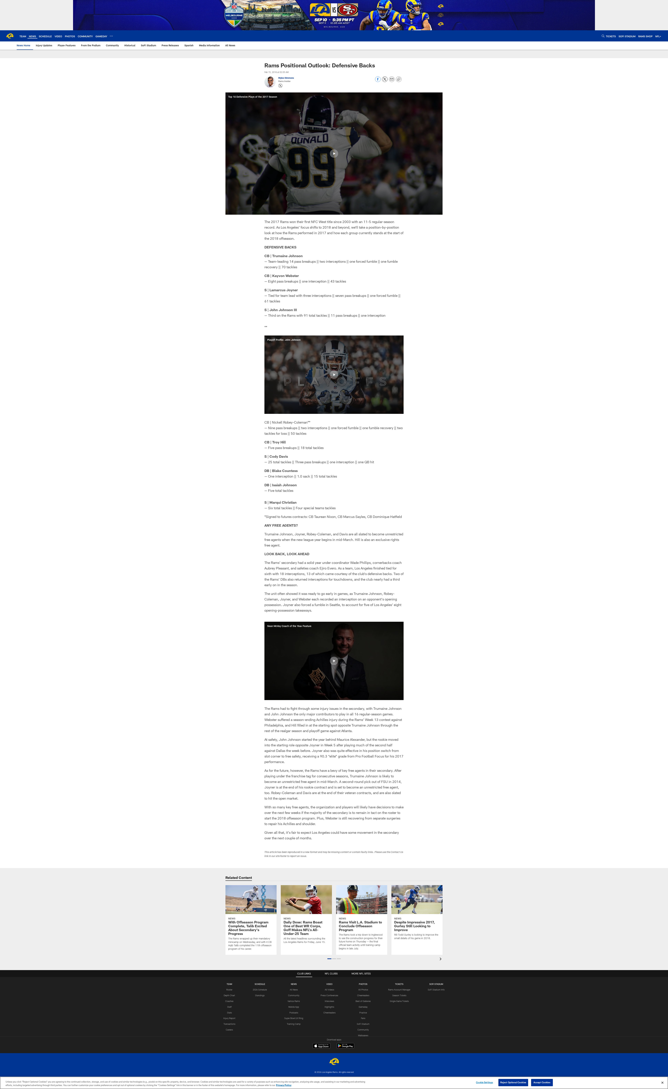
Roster (229, 989)
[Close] (662, 1082)
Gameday (363, 1007)
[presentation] (441, 959)
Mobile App (293, 1007)
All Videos (329, 989)
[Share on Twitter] (385, 81)
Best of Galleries (363, 1001)
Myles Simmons (286, 78)
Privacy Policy (283, 1085)
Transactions (229, 1024)
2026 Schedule (260, 989)
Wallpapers (363, 1035)
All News (294, 989)
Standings (260, 995)
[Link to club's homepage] (10, 36)
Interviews (329, 1001)
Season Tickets (399, 995)
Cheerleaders (329, 1012)
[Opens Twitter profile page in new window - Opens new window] (280, 86)
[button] (334, 153)
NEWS (294, 984)
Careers (229, 1029)
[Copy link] (398, 79)
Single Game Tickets (399, 1001)
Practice (363, 1012)
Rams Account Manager (399, 989)
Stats (229, 1012)
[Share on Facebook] (378, 81)
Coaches (229, 1001)
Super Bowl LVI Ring (293, 1018)
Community (293, 995)
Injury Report (229, 1018)
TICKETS (399, 984)
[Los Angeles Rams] (334, 1062)
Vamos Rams (294, 1001)
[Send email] (392, 81)
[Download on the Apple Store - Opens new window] (321, 1046)
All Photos (363, 989)
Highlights (329, 1007)
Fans (363, 1018)
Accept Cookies (542, 1082)
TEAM (229, 984)
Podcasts (293, 1012)
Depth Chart (229, 995)
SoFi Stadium (363, 1024)
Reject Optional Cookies (513, 1082)
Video (329, 984)
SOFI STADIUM (436, 984)
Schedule (260, 984)
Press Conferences (329, 995)
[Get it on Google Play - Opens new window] (345, 1047)
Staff (229, 1007)
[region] (334, 1083)
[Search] (603, 36)
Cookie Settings (484, 1082)
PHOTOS (363, 984)
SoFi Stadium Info (436, 989)
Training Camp (294, 1024)
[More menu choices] (111, 36)
